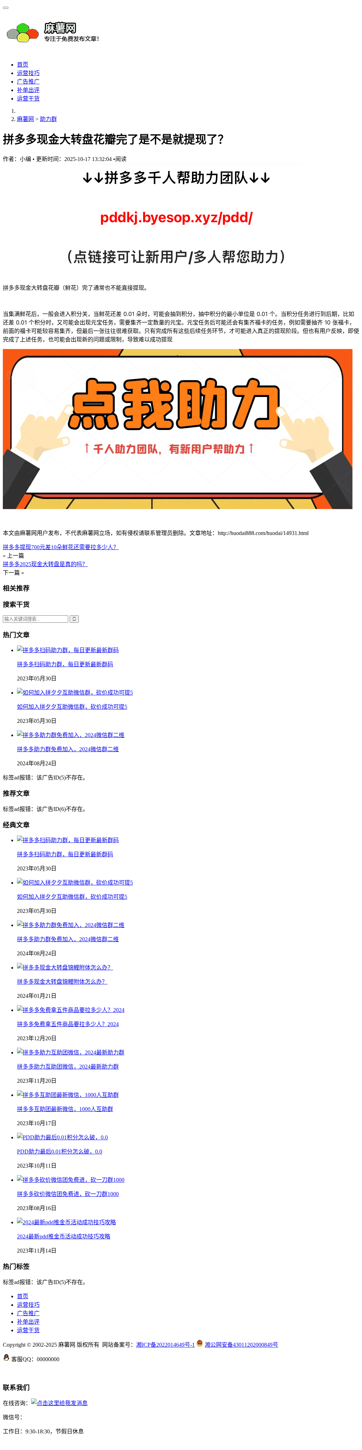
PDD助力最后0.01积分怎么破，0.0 (59, 1152)
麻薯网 (25, 119)
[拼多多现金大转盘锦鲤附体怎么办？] (65, 968)
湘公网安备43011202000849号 (241, 1345)
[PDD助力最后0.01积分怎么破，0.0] (62, 1137)
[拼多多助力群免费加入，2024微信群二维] (70, 735)
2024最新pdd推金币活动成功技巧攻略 (63, 1236)
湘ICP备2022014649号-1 (165, 1345)
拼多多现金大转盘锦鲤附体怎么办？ (62, 982)
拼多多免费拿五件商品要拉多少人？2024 (68, 1024)
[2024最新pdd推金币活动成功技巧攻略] (66, 1222)
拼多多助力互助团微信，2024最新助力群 (68, 1067)
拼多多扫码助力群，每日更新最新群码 (65, 664)
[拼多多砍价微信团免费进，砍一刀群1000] (70, 1180)
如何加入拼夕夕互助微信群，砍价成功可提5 (72, 707)
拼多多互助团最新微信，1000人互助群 (65, 1109)
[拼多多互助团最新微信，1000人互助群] (68, 1095)
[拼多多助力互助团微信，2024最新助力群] (70, 1052)
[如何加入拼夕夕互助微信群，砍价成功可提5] (75, 693)
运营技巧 (28, 73)
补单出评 (28, 90)
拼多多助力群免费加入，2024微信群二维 (68, 749)
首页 (22, 65)
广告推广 (28, 82)
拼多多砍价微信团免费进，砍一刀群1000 (68, 1194)
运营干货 (28, 99)
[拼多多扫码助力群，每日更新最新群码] (68, 650)
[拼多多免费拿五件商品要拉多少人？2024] (70, 1010)
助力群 (48, 119)
